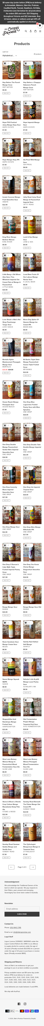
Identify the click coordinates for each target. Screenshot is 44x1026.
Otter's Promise (18, 1018)
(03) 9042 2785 (15, 927)
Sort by (5, 52)
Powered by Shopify (29, 1018)
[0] (39, 25)
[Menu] (40, 31)
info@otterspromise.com (22, 932)
